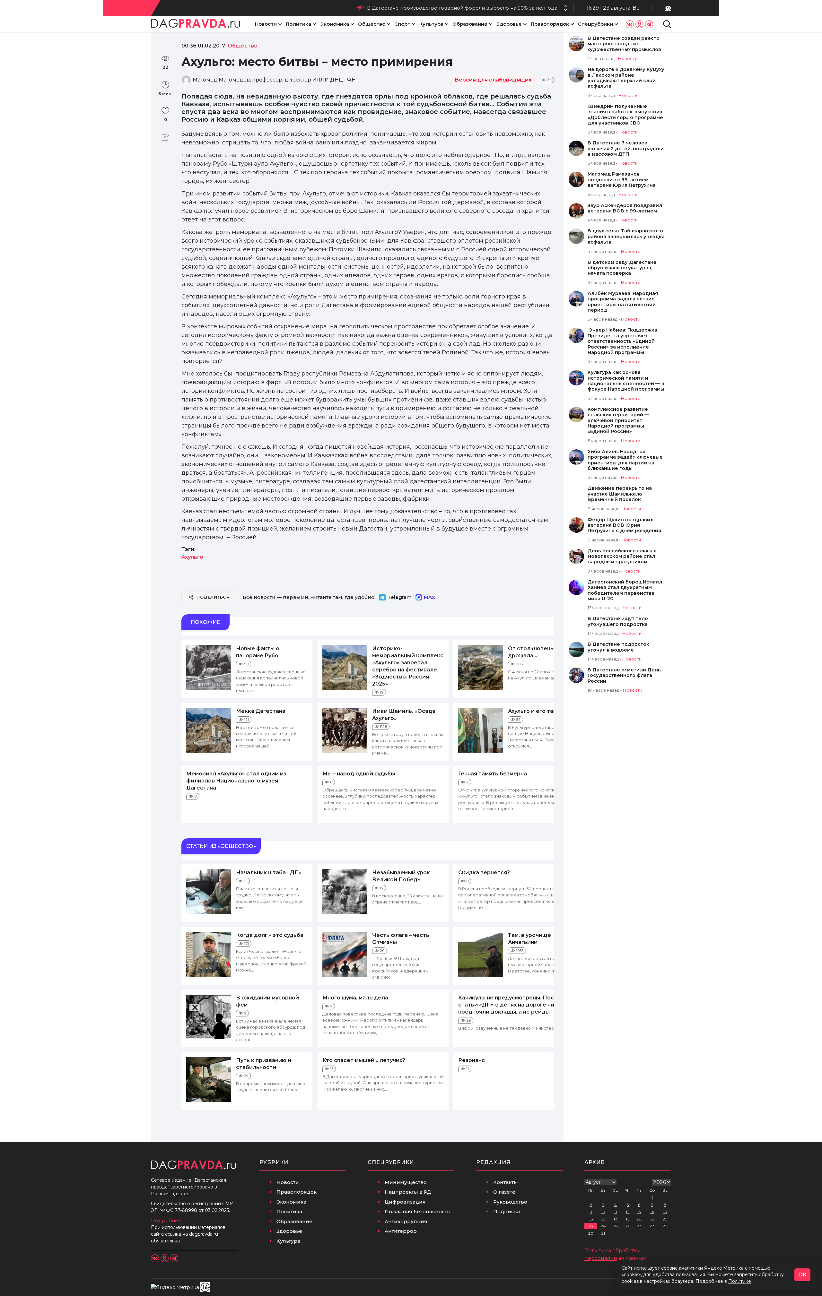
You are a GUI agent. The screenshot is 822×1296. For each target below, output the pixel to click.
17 (603, 1218)
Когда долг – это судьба (269, 935)
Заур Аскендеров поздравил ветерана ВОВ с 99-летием (625, 208)
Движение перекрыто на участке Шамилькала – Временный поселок (620, 494)
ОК (802, 1275)
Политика (298, 24)
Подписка (506, 1211)
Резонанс (471, 1060)
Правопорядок (550, 24)
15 (665, 1211)
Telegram (400, 597)
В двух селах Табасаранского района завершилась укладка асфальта (626, 236)
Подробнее (166, 1220)
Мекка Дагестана (260, 711)
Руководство (510, 1202)
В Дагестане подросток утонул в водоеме (618, 647)
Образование (469, 24)
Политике (739, 1281)
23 (591, 1225)
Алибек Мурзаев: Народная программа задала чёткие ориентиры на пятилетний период (623, 302)
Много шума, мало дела (355, 998)
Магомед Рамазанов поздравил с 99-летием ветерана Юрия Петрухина (622, 179)
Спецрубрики (595, 24)
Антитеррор (401, 1231)
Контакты (505, 1182)
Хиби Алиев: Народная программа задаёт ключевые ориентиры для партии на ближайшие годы (625, 460)
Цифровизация (405, 1202)
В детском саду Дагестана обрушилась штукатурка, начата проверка (622, 268)
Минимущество (406, 1182)
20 (639, 1218)
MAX (429, 597)
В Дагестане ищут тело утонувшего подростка (618, 621)
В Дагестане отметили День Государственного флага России (624, 675)
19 (627, 1218)
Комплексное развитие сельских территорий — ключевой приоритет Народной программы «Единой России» (618, 421)
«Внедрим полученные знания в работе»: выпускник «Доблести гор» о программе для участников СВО (625, 115)
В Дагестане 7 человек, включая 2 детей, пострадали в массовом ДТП (626, 148)
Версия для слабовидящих (493, 80)
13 (639, 1211)
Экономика (334, 24)
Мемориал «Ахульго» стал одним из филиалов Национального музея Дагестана (236, 781)
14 (652, 1211)
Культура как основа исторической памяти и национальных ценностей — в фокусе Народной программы (626, 381)
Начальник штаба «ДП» (269, 872)
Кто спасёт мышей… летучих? (363, 1060)
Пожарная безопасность (417, 1211)
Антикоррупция (406, 1221)
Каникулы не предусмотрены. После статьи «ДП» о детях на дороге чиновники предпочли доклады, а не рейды (518, 1005)
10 (603, 1211)
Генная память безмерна (492, 774)
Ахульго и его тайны (536, 711)
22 (665, 1218)
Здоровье (509, 24)
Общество (371, 24)
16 (591, 1218)
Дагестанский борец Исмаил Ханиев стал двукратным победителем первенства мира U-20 (625, 590)
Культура (431, 24)
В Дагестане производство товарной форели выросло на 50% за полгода (462, 8)
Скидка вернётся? (484, 872)
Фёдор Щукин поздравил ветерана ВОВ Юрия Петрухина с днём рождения (624, 525)
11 (615, 1211)
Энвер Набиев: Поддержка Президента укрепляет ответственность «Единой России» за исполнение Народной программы (622, 341)
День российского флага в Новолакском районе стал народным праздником (622, 556)
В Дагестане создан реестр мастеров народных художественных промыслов (624, 44)
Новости (266, 24)
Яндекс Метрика (724, 1268)
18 (615, 1218)
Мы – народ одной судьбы (358, 774)
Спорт (402, 24)
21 (652, 1218)
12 (627, 1211)
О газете (504, 1192)
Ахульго (192, 557)
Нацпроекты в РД (408, 1192)
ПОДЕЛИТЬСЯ (213, 597)
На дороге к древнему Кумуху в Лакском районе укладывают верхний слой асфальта (626, 78)
